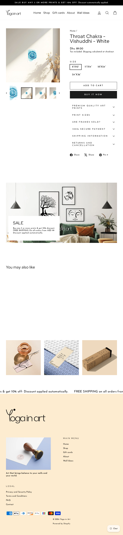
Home (37, 12)
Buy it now (93, 95)
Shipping (87, 52)
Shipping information (90, 136)
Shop (46, 12)
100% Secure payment (89, 129)
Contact (10, 504)
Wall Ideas (83, 12)
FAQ (8, 500)
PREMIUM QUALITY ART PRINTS (89, 107)
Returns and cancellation (83, 144)
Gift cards (58, 12)
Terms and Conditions (16, 496)
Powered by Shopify (61, 524)
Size (73, 62)
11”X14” (88, 67)
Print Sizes (81, 115)
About (71, 12)
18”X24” (102, 67)
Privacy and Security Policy (19, 492)
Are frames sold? (86, 122)
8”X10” (75, 67)
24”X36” (76, 74)
